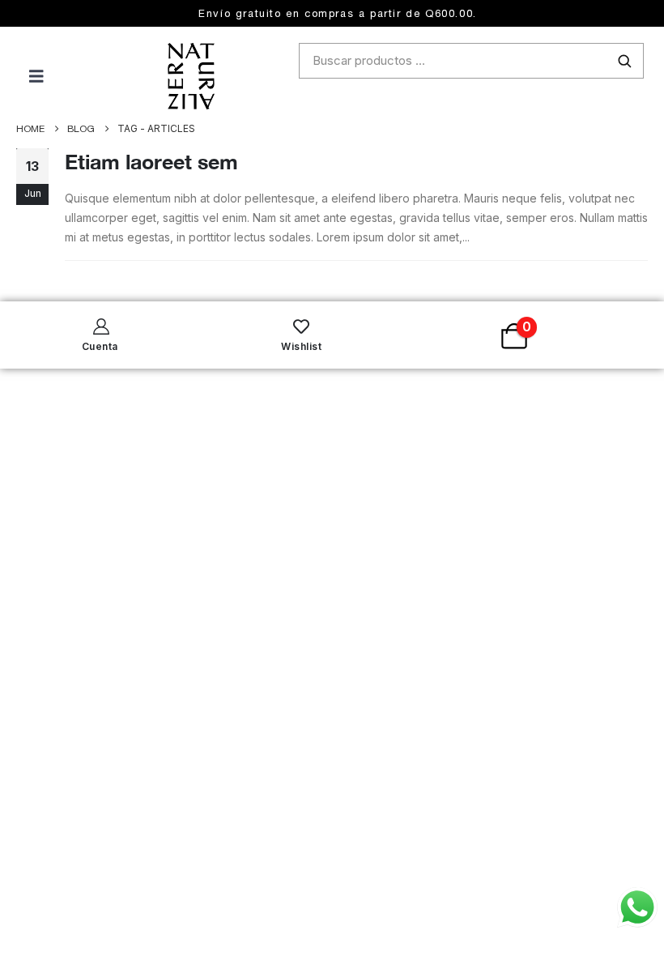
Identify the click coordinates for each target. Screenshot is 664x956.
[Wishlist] (301, 326)
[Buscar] (624, 61)
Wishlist (301, 346)
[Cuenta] (100, 326)
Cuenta (100, 346)
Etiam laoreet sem (151, 161)
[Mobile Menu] (22, 76)
